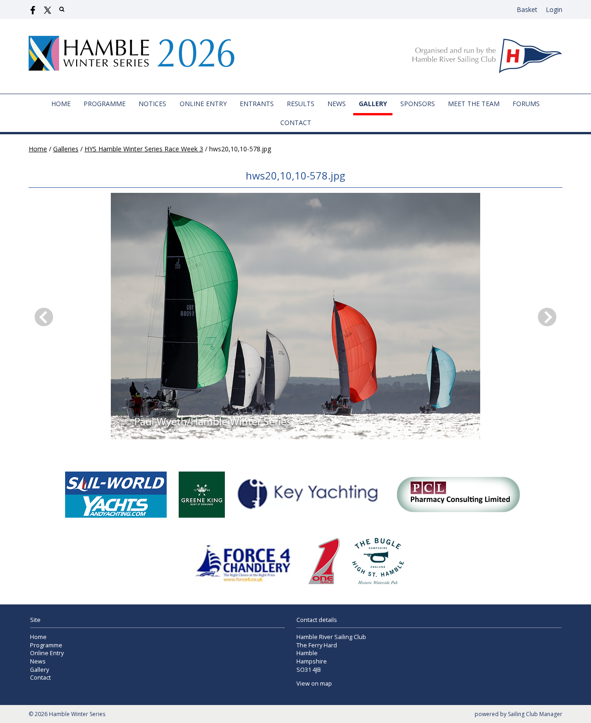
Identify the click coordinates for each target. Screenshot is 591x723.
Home (61, 103)
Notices (152, 103)
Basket (527, 9)
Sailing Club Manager (535, 714)
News (336, 103)
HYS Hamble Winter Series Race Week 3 (143, 148)
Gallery (373, 103)
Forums (526, 103)
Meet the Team (474, 103)
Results (300, 103)
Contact (295, 122)
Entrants (257, 103)
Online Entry (203, 103)
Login (554, 9)
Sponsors (417, 103)
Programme (105, 103)
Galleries (65, 148)
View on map (314, 683)
